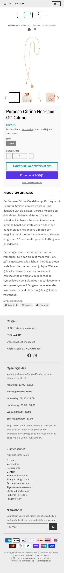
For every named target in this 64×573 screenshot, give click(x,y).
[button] (14, 97)
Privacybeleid (43, 555)
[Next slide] (58, 97)
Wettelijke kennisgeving (23, 560)
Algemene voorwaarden (24, 558)
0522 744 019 (14, 335)
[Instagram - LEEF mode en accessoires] (35, 29)
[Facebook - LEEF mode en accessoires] (29, 29)
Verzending (28, 129)
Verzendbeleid (44, 558)
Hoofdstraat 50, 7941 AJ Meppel (24, 348)
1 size (11, 143)
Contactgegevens (45, 560)
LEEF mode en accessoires (24, 552)
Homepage (13, 25)
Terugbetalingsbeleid (24, 555)
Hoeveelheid (12, 151)
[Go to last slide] (5, 97)
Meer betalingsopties (32, 182)
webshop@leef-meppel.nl (21, 341)
